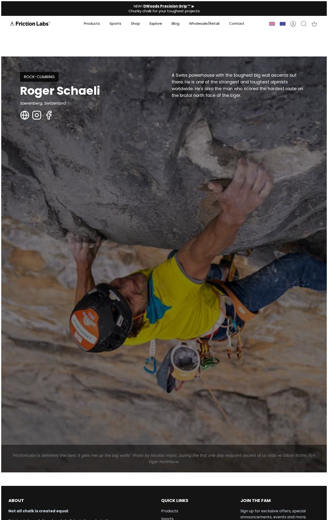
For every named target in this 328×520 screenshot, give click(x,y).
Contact (236, 23)
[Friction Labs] (30, 23)
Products (92, 23)
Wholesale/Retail (204, 23)
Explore (156, 23)
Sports (115, 23)
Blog (175, 23)
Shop (135, 23)
